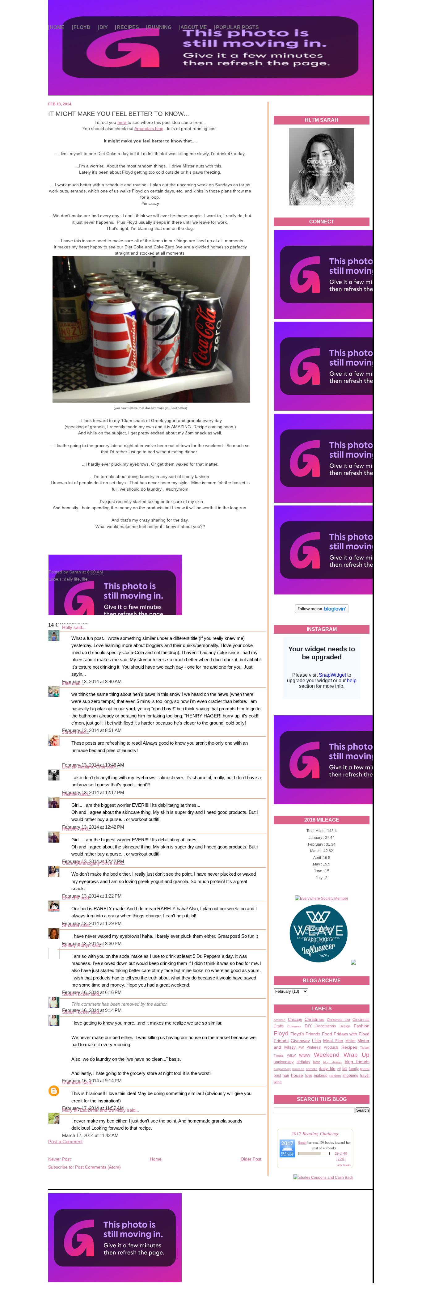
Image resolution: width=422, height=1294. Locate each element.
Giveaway (300, 1040)
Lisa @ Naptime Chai (83, 766)
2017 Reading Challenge (315, 1133)
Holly (67, 627)
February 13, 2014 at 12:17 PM (93, 792)
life (85, 579)
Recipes (349, 1047)
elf (339, 1069)
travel (364, 1075)
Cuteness (294, 1026)
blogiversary (282, 1069)
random (335, 1075)
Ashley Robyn (76, 945)
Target (364, 1047)
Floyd (281, 1033)
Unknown (71, 1082)
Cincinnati (360, 1019)
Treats (279, 1055)
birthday (303, 1062)
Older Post (251, 1159)
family (354, 1069)
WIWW (304, 1055)
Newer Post (59, 1159)
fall (344, 1069)
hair (286, 1075)
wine (278, 1082)
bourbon (298, 1069)
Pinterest (313, 1047)
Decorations (325, 1026)
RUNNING (159, 27)
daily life (327, 1068)
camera (311, 1069)
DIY (103, 27)
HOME (57, 27)
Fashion (361, 1025)
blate (316, 1062)
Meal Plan (333, 1040)
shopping (350, 1075)
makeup (320, 1075)
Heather (70, 794)
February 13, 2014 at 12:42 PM (93, 827)
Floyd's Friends (305, 1033)
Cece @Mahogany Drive (87, 863)
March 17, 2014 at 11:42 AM (90, 1135)
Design (345, 1026)
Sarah (302, 1142)
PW (301, 1047)
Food (327, 1033)
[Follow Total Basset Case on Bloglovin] (322, 612)
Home (156, 1159)
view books (343, 1165)
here (122, 122)
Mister (350, 1041)
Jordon (69, 732)
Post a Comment (65, 1141)
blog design (332, 1062)
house (297, 1075)
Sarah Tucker (75, 994)
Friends (281, 1040)
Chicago (295, 1019)
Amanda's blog (148, 128)
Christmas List (338, 1019)
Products (331, 1047)
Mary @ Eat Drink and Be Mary (94, 1110)
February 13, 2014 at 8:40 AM (92, 681)
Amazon (279, 1019)
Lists (316, 1040)
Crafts (279, 1026)
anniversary (283, 1062)
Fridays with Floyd (351, 1033)
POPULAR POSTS (237, 27)
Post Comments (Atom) (98, 1167)
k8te (66, 683)
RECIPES (128, 27)
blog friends (357, 1061)
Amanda (70, 925)
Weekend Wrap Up (341, 1054)
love (308, 1075)
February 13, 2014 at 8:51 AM (92, 730)
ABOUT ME (193, 27)
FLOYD (82, 27)
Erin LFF (70, 897)
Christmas (314, 1019)
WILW (291, 1055)
